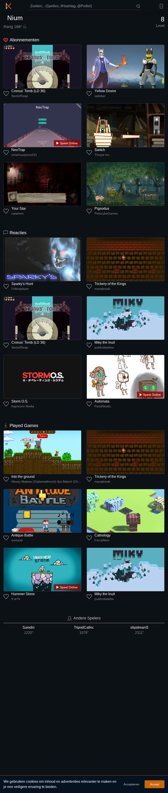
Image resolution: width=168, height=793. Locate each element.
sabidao (99, 96)
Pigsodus (101, 208)
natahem (17, 213)
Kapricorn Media (22, 406)
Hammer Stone (23, 594)
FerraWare (101, 540)
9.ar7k (15, 599)
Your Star (18, 208)
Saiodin (29, 630)
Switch (99, 150)
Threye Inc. (102, 154)
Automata (101, 401)
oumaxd (17, 540)
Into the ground (23, 476)
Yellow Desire (105, 91)
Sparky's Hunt (22, 284)
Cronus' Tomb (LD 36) (28, 91)
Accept (154, 784)
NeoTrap (18, 150)
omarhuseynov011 (24, 154)
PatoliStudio (102, 406)
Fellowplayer (20, 288)
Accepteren (131, 784)
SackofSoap (19, 96)
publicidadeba (104, 347)
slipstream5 (139, 630)
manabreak (102, 288)
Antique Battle (22, 535)
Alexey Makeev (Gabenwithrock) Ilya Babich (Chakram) (46, 481)
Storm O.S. (19, 401)
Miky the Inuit (104, 342)
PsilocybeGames (106, 213)
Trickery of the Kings (110, 284)
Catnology (102, 535)
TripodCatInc (84, 630)
